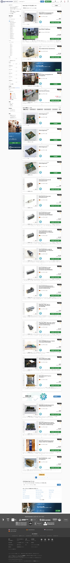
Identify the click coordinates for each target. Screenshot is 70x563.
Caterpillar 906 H (29, 535)
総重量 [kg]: (10, 80)
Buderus (12, 34)
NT (11, 47)
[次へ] (37, 17)
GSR (11, 49)
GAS (11, 54)
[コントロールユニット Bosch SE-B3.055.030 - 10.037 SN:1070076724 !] (30, 463)
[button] (68, 1)
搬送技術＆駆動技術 (13, 7)
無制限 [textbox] (11, 91)
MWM (11, 28)
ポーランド (13, 95)
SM (11, 45)
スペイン (13, 94)
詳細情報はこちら (57, 396)
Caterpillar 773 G (35, 535)
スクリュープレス (42, 535)
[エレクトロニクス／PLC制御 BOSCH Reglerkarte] (30, 118)
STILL (11, 32)
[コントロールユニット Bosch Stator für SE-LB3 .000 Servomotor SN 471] (30, 184)
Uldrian (11, 37)
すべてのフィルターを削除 (32, 8)
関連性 (56, 5)
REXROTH (12, 24)
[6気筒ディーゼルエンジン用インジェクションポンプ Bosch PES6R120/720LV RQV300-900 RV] (30, 52)
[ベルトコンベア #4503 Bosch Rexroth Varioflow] (30, 95)
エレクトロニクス (48, 109)
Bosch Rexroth (13, 22)
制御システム (25, 109)
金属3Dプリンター (22, 535)
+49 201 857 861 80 (49, 529)
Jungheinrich (12, 26)
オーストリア (13, 98)
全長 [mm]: (10, 69)
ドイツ (13, 93)
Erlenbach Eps (51, 490)
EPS (11, 44)
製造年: (10, 62)
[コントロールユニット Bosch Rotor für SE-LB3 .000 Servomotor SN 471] (30, 201)
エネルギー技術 (13, 12)
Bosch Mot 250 (38, 494)
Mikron (11, 29)
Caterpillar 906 (49, 535)
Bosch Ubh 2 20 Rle (39, 496)
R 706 (50, 498)
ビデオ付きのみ (13, 116)
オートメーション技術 (14, 6)
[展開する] (42, 25)
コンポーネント (32, 109)
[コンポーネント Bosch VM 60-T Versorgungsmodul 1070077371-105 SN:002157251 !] (30, 17)
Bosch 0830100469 (26, 498)
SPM (11, 46)
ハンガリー (13, 97)
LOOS (11, 27)
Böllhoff (11, 36)
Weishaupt (12, 38)
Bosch (12, 21)
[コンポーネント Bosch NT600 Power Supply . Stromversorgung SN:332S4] (30, 363)
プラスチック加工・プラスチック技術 (15, 10)
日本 (17, 87)
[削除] (39, 1)
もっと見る (42, 499)
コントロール (55, 109)
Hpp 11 (50, 496)
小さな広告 (12, 109)
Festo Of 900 (51, 492)
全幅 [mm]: (10, 73)
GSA (11, 50)
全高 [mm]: (10, 76)
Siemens (12, 23)
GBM (11, 52)
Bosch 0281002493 (26, 496)
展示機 (11, 104)
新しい (11, 103)
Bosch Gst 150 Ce (39, 490)
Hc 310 (50, 494)
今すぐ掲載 (58, 69)
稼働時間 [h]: (11, 65)
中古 (11, 105)
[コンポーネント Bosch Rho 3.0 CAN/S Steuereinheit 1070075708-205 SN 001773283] (30, 409)
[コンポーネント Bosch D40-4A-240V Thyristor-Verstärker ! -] (30, 380)
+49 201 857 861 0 (31, 529)
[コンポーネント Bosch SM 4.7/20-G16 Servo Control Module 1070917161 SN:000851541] (30, 445)
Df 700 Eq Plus (38, 498)
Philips (11, 31)
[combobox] (15, 91)
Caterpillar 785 (55, 535)
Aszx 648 (24, 490)
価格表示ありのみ (12, 60)
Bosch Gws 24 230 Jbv (39, 492)
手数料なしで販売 (15, 142)
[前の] (23, 17)
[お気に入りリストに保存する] (60, 13)
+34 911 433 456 (13, 531)
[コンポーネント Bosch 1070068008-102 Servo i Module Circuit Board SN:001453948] (30, 345)
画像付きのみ (13, 115)
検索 (42, 1)
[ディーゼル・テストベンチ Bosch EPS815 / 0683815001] (30, 34)
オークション (12, 111)
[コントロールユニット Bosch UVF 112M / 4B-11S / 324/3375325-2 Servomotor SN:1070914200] (30, 309)
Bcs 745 (24, 492)
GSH (11, 51)
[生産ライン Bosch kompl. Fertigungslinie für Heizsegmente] (30, 79)
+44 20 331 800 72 (13, 529)
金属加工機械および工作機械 (15, 11)
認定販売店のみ (13, 117)
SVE (11, 55)
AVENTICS (12, 33)
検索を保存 (42, 474)
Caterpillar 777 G (14, 535)
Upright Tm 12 (40, 109)
